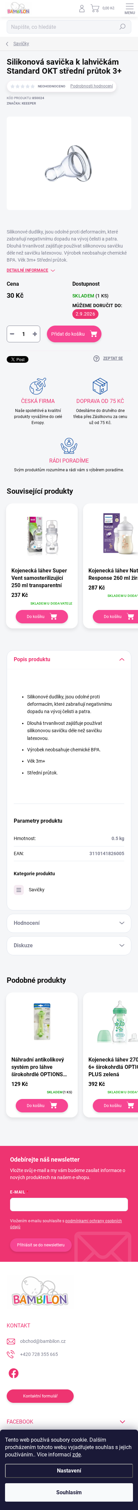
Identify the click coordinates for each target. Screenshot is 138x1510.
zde (76, 1454)
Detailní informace (27, 270)
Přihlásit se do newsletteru (41, 1245)
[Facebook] (12, 1372)
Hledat (123, 26)
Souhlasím (69, 1492)
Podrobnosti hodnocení (91, 86)
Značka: (21, 103)
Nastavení (69, 1470)
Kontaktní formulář (40, 1396)
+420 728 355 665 (39, 1354)
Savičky (37, 889)
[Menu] (129, 8)
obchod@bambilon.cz (43, 1341)
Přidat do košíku (68, 334)
